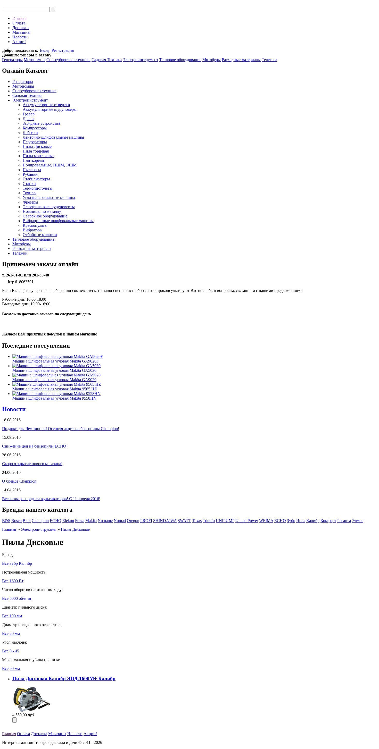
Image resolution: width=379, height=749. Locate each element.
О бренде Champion (19, 481)
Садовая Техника (107, 59)
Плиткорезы (33, 160)
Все (5, 563)
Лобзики (30, 132)
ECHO (55, 520)
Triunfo (209, 520)
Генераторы (12, 59)
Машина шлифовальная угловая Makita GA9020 (54, 379)
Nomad (120, 520)
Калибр (312, 520)
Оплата (18, 23)
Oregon (133, 520)
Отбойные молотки (40, 234)
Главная (19, 18)
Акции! (19, 41)
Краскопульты (35, 225)
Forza (79, 520)
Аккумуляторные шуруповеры (50, 109)
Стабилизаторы (36, 179)
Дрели (28, 118)
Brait (27, 520)
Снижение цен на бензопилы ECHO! (35, 446)
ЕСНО (280, 520)
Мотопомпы (34, 59)
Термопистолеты (37, 188)
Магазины (21, 32)
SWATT (184, 520)
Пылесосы (32, 169)
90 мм (15, 668)
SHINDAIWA (165, 520)
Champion (40, 520)
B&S (6, 520)
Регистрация (63, 50)
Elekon (68, 520)
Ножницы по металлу (42, 211)
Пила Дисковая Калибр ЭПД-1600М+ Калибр (64, 678)
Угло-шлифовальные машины (49, 197)
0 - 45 (14, 651)
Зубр (291, 520)
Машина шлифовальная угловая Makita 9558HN (54, 398)
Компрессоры (35, 128)
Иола (300, 520)
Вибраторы (33, 230)
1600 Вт (16, 581)
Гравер (29, 114)
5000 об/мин (20, 598)
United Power (246, 520)
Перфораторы (35, 142)
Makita (91, 520)
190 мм (16, 616)
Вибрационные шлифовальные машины (58, 220)
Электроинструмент (140, 59)
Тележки (269, 59)
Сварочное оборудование (45, 216)
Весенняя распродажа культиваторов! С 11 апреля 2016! (51, 498)
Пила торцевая (36, 151)
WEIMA (266, 520)
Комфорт (328, 520)
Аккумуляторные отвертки (46, 105)
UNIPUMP (225, 520)
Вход (44, 50)
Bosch (16, 520)
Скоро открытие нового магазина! (32, 463)
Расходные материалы (241, 59)
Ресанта (344, 520)
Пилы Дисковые (37, 146)
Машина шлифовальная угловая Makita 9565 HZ (54, 389)
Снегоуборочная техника (68, 59)
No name (105, 520)
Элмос (357, 520)
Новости (20, 37)
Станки (29, 183)
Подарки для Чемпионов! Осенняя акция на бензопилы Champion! (60, 428)
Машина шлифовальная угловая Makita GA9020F (55, 361)
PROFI (146, 520)
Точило (29, 193)
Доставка (20, 28)
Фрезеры (30, 202)
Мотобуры (211, 59)
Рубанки (30, 174)
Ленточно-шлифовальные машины (53, 137)
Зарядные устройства (41, 123)
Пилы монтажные (38, 156)
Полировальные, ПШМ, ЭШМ (50, 165)
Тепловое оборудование (180, 59)
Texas (197, 520)
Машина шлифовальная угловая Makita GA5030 (54, 370)
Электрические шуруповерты (49, 207)
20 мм (15, 633)
